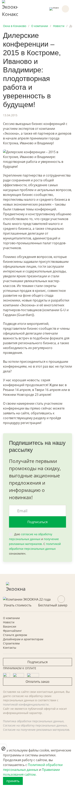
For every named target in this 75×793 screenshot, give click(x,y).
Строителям (11, 643)
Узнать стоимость (17, 605)
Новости (8, 622)
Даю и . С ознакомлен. (35, 543)
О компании (11, 618)
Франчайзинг (12, 631)
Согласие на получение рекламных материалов (36, 730)
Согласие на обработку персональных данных (35, 725)
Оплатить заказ (37, 681)
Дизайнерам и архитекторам (23, 639)
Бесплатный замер (52, 605)
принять (12, 781)
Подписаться (37, 522)
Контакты (9, 648)
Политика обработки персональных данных (33, 721)
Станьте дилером (15, 635)
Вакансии (9, 626)
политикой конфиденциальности (26, 704)
